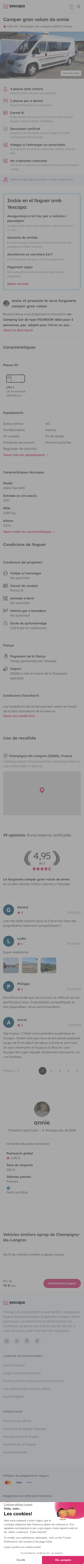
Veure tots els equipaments (24, 455)
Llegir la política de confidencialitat (22, 1547)
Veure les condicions (19, 716)
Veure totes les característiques (28, 532)
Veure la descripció (18, 330)
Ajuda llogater (13, 1396)
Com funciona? (14, 1365)
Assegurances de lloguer (21, 1436)
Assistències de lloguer (20, 1444)
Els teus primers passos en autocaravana (33, 1381)
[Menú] (74, 6)
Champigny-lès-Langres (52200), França (46, 26)
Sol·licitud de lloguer (62, 1283)
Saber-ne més (18, 284)
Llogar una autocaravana (22, 1373)
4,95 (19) (12, 26)
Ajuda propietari (15, 1452)
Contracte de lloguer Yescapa (24, 1429)
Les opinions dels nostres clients (26, 1389)
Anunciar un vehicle (17, 1421)
